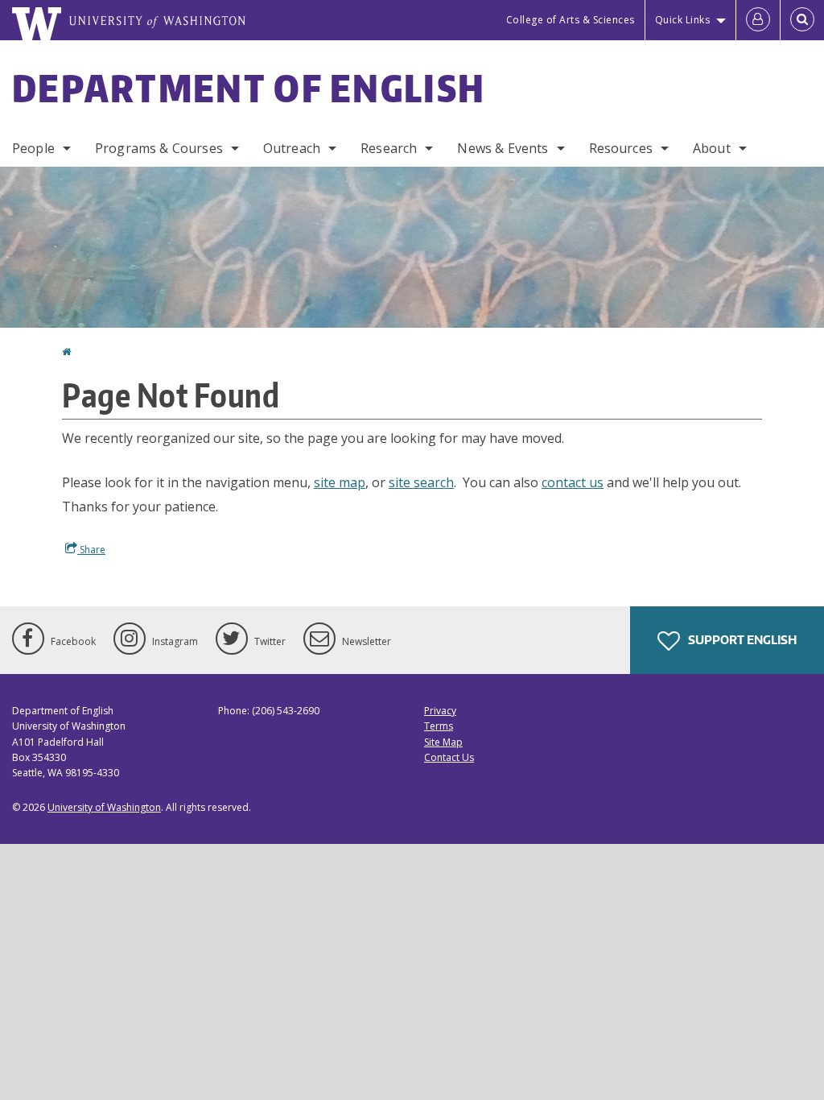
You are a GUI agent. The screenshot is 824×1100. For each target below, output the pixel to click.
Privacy (440, 710)
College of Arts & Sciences (570, 20)
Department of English (248, 87)
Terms (438, 726)
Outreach (291, 148)
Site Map (443, 742)
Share (91, 549)
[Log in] (758, 20)
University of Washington (104, 807)
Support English (741, 640)
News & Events (502, 148)
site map (339, 482)
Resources (621, 148)
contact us (573, 482)
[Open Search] (802, 20)
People (33, 148)
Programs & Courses (159, 148)
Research (388, 148)
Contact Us (449, 757)
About (712, 148)
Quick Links (683, 20)
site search (421, 482)
